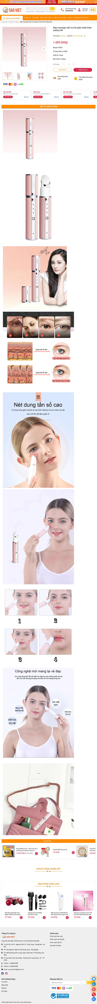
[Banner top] (48, 2)
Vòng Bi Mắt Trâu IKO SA (60, 849)
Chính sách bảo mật (56, 936)
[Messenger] (94, 979)
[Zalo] (94, 984)
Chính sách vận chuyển (57, 939)
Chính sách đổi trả (46, 18)
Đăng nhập (84, 10)
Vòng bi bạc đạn (30, 11)
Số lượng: (56, 64)
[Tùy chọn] (36, 853)
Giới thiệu (35, 18)
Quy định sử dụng (55, 945)
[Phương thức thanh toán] (13, 84)
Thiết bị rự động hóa (40, 11)
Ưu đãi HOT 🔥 (48, 841)
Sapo (29, 1002)
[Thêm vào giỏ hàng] (44, 917)
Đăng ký (3, 988)
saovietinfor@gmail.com (16, 969)
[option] (24, 49)
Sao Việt (17, 1002)
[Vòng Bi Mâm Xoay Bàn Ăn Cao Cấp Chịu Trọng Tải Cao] (82, 851)
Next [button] (44, 49)
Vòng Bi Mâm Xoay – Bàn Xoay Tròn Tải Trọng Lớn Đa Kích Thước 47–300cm (26, 850)
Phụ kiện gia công (51, 11)
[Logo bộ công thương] (59, 996)
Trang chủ (27, 18)
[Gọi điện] (94, 989)
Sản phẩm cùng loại (48, 884)
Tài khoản (85, 9)
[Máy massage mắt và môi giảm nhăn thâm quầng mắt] (24, 49)
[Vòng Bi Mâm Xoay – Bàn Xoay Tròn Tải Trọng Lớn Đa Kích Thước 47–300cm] (9, 851)
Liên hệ (70, 18)
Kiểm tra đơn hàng (60, 18)
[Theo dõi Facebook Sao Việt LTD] (2, 973)
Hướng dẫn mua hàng (81, 18)
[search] (52, 8)
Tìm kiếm (4, 982)
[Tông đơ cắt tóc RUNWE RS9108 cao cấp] (37, 901)
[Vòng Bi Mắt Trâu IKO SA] (45, 851)
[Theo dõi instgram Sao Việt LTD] (6, 973)
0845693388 (69, 10)
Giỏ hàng (4, 991)
